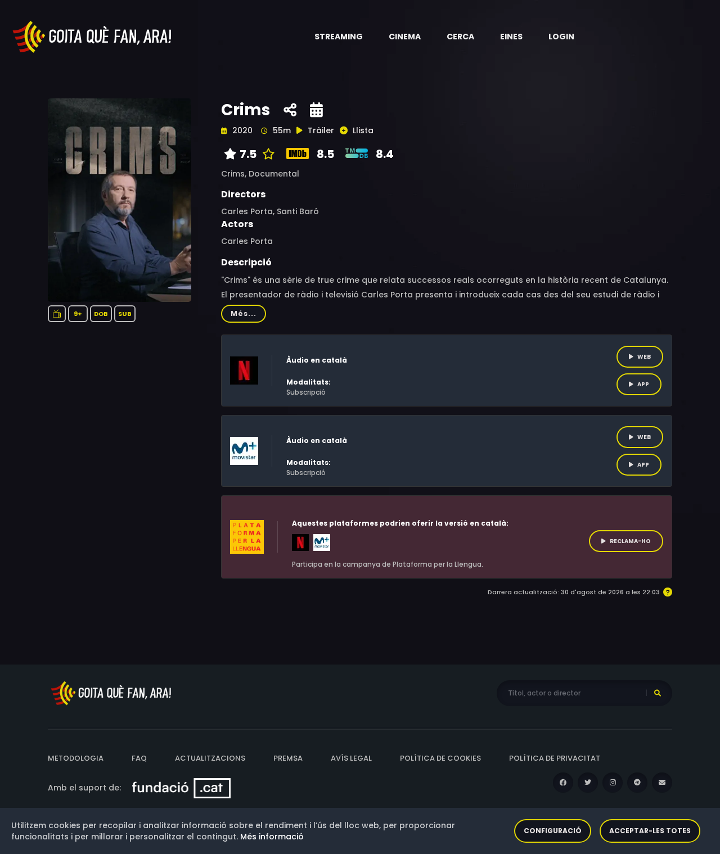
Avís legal (351, 758)
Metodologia (76, 758)
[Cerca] (657, 693)
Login (561, 36)
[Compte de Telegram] (637, 782)
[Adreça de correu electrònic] (662, 782)
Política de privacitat (554, 758)
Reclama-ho (630, 541)
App (643, 384)
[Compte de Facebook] (563, 782)
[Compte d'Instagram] (612, 782)
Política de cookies (440, 758)
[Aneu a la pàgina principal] (92, 36)
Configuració (553, 830)
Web (644, 357)
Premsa (288, 758)
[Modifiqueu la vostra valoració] (265, 154)
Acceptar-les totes (650, 830)
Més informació (272, 836)
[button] (339, 36)
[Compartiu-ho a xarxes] (290, 110)
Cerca (460, 36)
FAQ (139, 758)
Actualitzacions (210, 758)
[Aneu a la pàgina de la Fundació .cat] (181, 787)
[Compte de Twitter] (588, 782)
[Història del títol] (316, 110)
